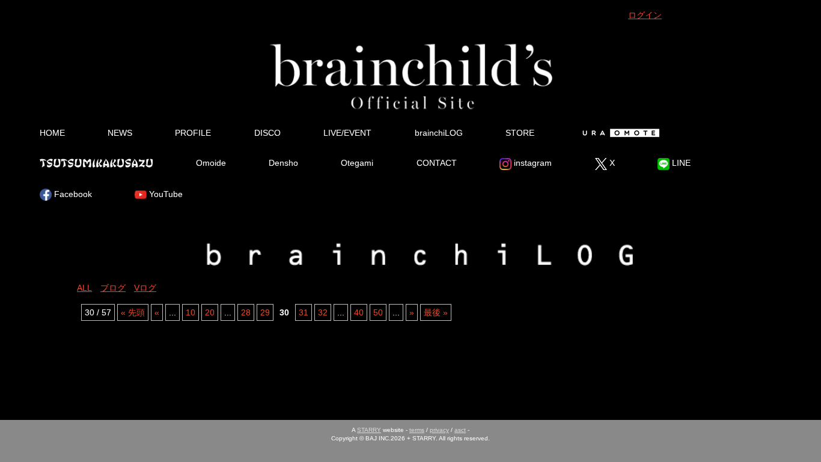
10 (190, 312)
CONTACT (437, 163)
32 (323, 312)
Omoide (211, 163)
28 (246, 312)
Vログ (145, 288)
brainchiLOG (439, 133)
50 (378, 312)
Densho (283, 163)
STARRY (369, 430)
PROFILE (193, 133)
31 (303, 312)
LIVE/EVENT (347, 133)
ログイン (645, 15)
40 (359, 312)
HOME (52, 133)
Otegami (357, 163)
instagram (531, 163)
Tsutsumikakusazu (96, 163)
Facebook (72, 194)
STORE (519, 133)
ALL (84, 288)
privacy (439, 430)
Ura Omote (619, 133)
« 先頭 (133, 312)
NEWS (120, 133)
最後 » (436, 312)
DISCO (267, 133)
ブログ (113, 288)
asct (460, 430)
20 (210, 312)
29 (265, 312)
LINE (680, 163)
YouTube (165, 194)
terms (416, 430)
